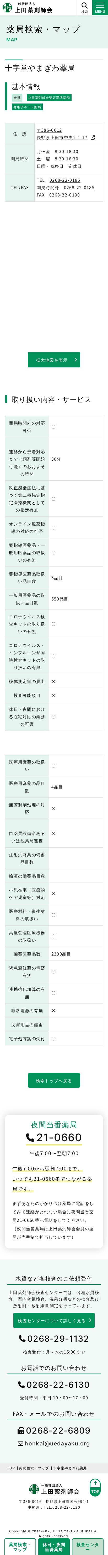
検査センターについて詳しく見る (52, 1320)
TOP (11, 1467)
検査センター (88, 1546)
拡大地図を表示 (52, 360)
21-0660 (59, 1137)
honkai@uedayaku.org (57, 1443)
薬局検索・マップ (34, 1467)
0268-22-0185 (65, 180)
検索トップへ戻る (54, 1080)
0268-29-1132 (58, 1338)
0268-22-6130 (58, 1385)
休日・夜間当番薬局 (54, 1546)
